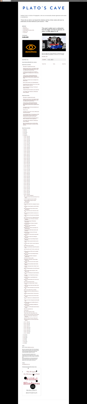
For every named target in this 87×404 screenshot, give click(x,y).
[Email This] (48, 59)
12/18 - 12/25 (26, 137)
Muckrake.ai (25, 27)
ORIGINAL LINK (44, 56)
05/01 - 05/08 (26, 183)
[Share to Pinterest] (52, 59)
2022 (24, 135)
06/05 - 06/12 (26, 176)
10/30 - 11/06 (26, 147)
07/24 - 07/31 (26, 166)
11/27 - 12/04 (26, 141)
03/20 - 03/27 (26, 191)
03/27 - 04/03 (26, 190)
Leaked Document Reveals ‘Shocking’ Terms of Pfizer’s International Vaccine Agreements (30, 118)
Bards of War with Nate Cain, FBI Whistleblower (30, 82)
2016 (24, 341)
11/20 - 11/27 (26, 143)
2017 (24, 340)
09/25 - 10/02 (26, 154)
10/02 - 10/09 (26, 152)
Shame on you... (25, 109)
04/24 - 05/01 (26, 184)
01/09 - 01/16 (26, 331)
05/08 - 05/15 (26, 181)
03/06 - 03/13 (26, 194)
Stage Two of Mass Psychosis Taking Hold (30, 318)
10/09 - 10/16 (26, 151)
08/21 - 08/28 (26, 161)
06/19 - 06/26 (26, 173)
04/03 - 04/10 (26, 188)
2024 (24, 132)
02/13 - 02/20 (26, 324)
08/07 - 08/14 (26, 163)
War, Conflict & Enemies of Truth (29, 311)
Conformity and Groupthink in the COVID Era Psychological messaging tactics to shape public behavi (31, 73)
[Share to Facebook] (51, 59)
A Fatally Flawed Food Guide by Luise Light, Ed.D (31, 89)
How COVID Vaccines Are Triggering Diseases (31, 217)
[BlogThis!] (49, 59)
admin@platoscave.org (26, 364)
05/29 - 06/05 (26, 177)
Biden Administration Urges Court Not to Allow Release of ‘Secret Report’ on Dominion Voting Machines (30, 124)
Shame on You (25, 31)
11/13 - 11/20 (26, 144)
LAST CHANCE (26, 202)
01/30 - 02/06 (26, 327)
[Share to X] (50, 59)
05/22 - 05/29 (26, 179)
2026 (24, 129)
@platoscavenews (31, 347)
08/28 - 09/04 (26, 159)
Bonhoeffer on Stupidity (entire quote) (29, 66)
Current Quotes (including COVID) (28, 30)
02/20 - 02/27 (26, 323)
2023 (24, 133)
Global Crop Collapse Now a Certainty (30, 289)
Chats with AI (25, 32)
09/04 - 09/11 (26, 158)
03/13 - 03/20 (26, 192)
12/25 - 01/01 (26, 136)
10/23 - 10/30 (26, 148)
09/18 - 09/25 (26, 155)
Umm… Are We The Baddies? (29, 195)
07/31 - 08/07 (26, 165)
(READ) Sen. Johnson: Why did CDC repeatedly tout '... (30, 226)
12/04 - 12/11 (26, 140)
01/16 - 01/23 (26, 330)
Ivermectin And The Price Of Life (29, 281)
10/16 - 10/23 (26, 150)
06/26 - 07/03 (26, 172)
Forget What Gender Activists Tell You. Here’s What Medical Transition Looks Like (31, 85)
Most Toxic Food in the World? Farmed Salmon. (31, 314)
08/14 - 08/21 (26, 162)
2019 (24, 337)
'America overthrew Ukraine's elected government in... (30, 201)
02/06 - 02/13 (26, 326)
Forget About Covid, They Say (28, 245)
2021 (24, 334)
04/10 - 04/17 (26, 187)
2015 (24, 343)
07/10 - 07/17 (26, 169)
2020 (24, 336)
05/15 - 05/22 (26, 180)
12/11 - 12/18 (26, 139)
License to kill (26, 310)
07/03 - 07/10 (26, 170)
